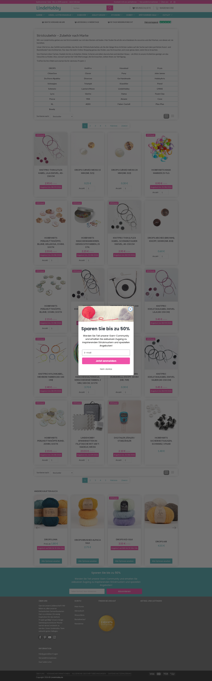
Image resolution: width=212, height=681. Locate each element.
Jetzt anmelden (106, 361)
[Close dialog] (130, 309)
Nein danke (106, 369)
